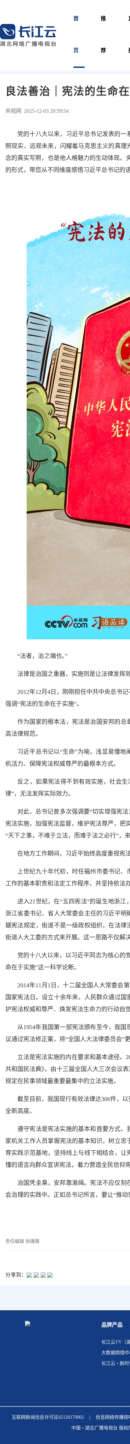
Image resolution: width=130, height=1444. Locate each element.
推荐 (104, 34)
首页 (76, 34)
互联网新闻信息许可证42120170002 (48, 1417)
